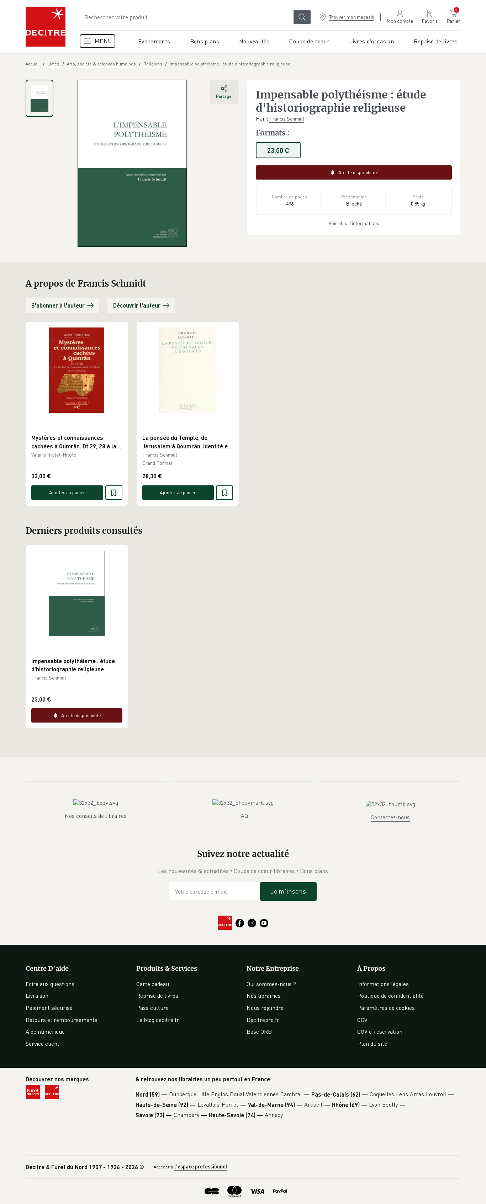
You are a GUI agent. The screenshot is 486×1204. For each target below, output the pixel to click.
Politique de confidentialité (390, 995)
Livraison (37, 995)
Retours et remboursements (61, 1019)
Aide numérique (45, 1031)
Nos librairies (264, 995)
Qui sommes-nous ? (271, 983)
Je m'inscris (288, 891)
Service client (42, 1043)
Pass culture (152, 1007)
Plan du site (372, 1043)
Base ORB (259, 1031)
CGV (362, 1019)
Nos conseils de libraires (96, 815)
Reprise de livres (157, 995)
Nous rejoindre (265, 1007)
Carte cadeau (152, 983)
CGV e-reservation (379, 1031)
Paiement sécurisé (49, 1007)
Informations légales (383, 983)
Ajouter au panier (67, 492)
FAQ (243, 815)
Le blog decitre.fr (157, 1019)
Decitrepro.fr (263, 1019)
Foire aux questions (50, 983)
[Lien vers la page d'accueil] (45, 27)
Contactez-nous (390, 817)
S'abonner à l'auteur (58, 305)
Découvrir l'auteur (136, 305)
